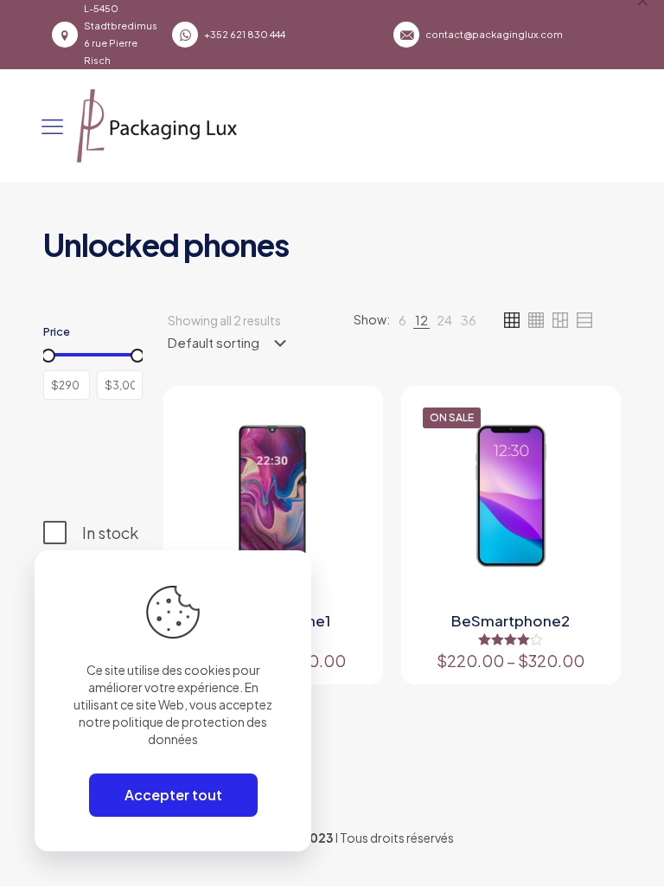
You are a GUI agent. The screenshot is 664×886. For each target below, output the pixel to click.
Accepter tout (173, 795)
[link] (402, 320)
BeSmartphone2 (510, 620)
